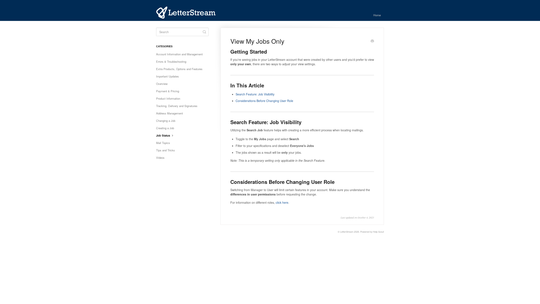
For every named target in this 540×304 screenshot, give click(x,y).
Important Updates (167, 76)
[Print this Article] (372, 41)
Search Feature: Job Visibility (255, 94)
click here (282, 202)
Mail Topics (163, 143)
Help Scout (378, 231)
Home (377, 15)
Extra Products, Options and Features (179, 69)
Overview (162, 84)
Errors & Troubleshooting (171, 62)
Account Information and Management (179, 54)
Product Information (168, 98)
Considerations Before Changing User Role (264, 101)
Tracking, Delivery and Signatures (176, 106)
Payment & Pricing (167, 91)
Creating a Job (165, 128)
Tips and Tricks (165, 150)
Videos (160, 158)
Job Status (163, 135)
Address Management (169, 113)
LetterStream (346, 231)
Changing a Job (165, 121)
